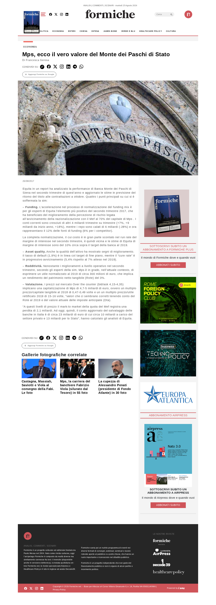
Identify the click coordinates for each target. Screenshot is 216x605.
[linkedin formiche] (42, 588)
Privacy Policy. (59, 590)
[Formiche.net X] (56, 14)
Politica (43, 31)
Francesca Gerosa (37, 60)
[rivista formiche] (168, 455)
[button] (44, 22)
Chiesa (83, 31)
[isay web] (181, 588)
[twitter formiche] (31, 588)
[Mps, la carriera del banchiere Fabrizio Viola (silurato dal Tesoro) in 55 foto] (77, 368)
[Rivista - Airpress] (170, 552)
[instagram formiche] (36, 588)
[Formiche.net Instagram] (61, 14)
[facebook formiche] (25, 588)
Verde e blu (128, 31)
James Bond (110, 31)
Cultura (171, 31)
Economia (58, 31)
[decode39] (170, 562)
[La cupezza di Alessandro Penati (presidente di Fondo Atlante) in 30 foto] (115, 368)
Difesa (95, 31)
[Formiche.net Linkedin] (67, 14)
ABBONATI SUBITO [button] (168, 265)
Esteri (72, 31)
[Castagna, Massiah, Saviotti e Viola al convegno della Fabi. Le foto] (39, 368)
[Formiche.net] (188, 14)
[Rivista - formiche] (170, 542)
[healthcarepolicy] (170, 572)
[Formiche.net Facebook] (50, 14)
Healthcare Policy (150, 31)
